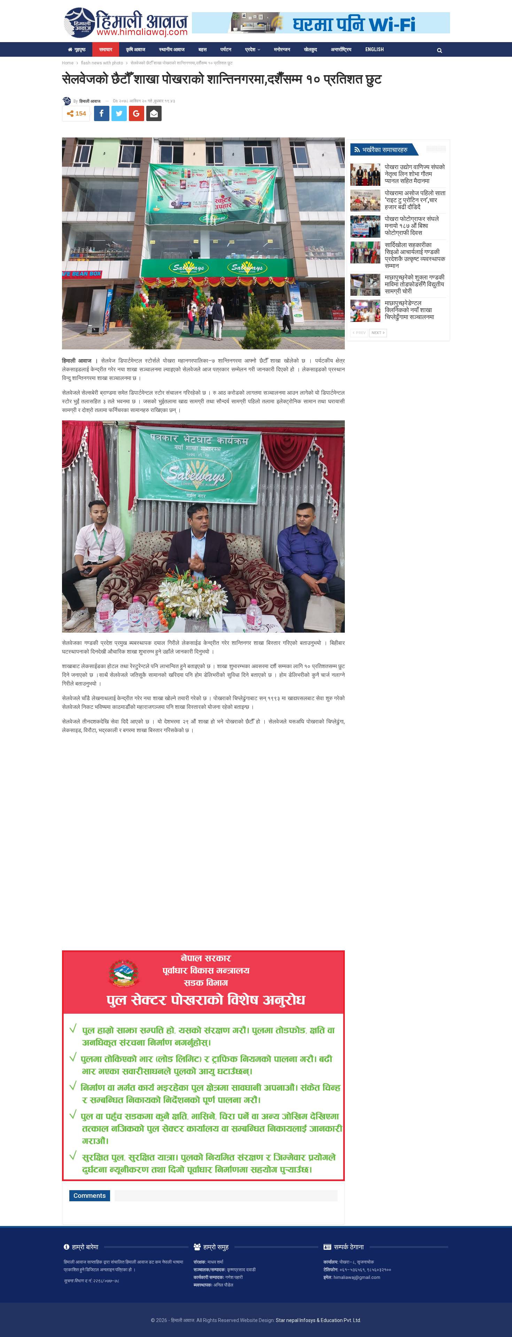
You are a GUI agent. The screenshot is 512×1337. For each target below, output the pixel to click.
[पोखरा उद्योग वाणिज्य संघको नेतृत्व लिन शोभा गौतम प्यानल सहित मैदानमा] (365, 175)
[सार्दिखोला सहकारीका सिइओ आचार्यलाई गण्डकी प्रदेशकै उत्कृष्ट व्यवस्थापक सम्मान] (365, 253)
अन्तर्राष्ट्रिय (341, 49)
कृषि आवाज (135, 49)
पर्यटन (225, 49)
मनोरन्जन (282, 49)
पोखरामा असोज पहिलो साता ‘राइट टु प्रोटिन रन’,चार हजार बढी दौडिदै (415, 200)
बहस (203, 49)
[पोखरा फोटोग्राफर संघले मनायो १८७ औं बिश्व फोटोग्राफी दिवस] (365, 226)
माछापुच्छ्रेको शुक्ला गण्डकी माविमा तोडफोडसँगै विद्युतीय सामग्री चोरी (414, 284)
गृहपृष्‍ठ (80, 49)
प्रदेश (250, 49)
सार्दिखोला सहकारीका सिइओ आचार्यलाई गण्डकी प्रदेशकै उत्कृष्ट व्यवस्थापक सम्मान (415, 255)
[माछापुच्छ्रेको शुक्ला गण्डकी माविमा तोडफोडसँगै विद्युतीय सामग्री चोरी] (365, 285)
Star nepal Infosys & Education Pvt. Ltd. (318, 1320)
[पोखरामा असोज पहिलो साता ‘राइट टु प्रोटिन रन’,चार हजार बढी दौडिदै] (365, 201)
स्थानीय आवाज (172, 49)
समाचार (105, 49)
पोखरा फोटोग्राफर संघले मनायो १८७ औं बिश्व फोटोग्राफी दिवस (412, 225)
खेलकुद (310, 49)
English (374, 49)
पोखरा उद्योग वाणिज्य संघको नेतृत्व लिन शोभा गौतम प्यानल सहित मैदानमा (415, 173)
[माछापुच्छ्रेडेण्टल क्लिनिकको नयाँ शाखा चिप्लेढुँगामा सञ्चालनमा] (365, 311)
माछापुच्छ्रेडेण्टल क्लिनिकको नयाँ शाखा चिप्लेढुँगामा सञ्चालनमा (409, 310)
